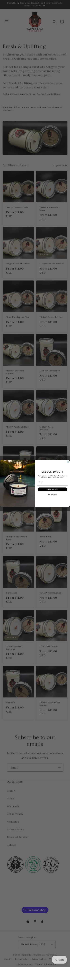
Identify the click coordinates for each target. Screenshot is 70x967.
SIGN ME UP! (52, 489)
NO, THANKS (52, 494)
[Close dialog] (68, 462)
